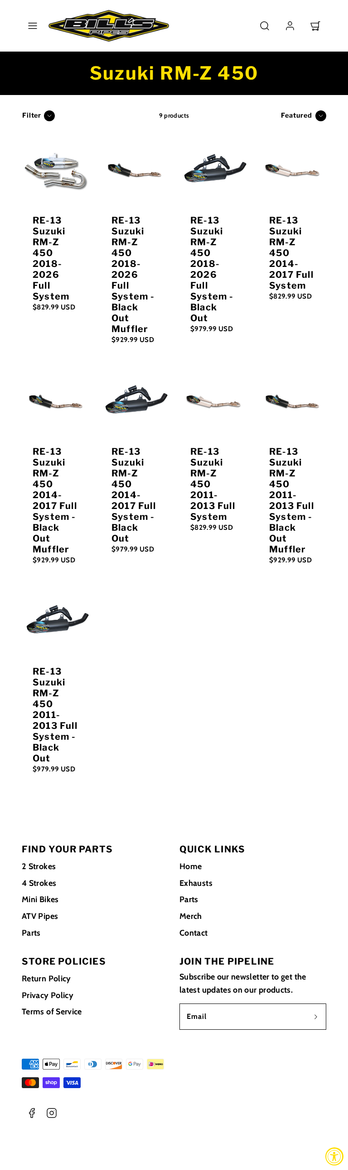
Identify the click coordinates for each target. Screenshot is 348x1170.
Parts (31, 933)
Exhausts (196, 883)
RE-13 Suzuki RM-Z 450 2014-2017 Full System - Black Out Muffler (55, 500)
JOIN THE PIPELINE (226, 961)
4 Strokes (39, 883)
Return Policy (46, 979)
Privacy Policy (47, 995)
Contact (193, 933)
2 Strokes (39, 866)
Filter (31, 115)
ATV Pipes (40, 916)
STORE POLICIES (64, 961)
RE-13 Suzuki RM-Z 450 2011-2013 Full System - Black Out (55, 715)
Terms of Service (52, 1012)
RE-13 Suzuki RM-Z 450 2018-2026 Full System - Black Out (212, 269)
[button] (33, 26)
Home (190, 866)
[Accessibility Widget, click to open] (334, 1156)
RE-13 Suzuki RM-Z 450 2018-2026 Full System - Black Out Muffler (133, 274)
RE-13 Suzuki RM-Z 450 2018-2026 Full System (51, 258)
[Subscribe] (316, 1017)
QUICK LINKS (212, 849)
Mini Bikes (40, 899)
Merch (190, 916)
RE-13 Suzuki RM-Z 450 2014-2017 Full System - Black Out (133, 495)
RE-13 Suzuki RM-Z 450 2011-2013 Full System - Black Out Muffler (291, 500)
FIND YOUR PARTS (67, 849)
